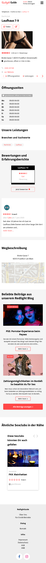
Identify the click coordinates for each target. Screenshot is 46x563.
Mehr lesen (22, 348)
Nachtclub (7, 144)
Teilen (8, 26)
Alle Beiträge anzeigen (22, 406)
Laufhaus (19, 144)
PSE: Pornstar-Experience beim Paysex (23, 333)
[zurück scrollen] (3, 76)
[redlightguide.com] (10, 2)
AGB (23, 545)
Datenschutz (23, 542)
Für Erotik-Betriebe (23, 517)
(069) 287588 (9, 68)
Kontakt (23, 528)
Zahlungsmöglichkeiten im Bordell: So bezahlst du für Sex (23, 383)
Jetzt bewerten (22, 189)
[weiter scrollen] (42, 76)
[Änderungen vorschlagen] (16, 26)
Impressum (23, 539)
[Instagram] (27, 556)
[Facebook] (19, 556)
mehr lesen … (8, 230)
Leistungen (29, 76)
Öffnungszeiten (13, 76)
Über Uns (23, 514)
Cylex (9, 217)
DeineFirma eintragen (29, 3)
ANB (23, 548)
